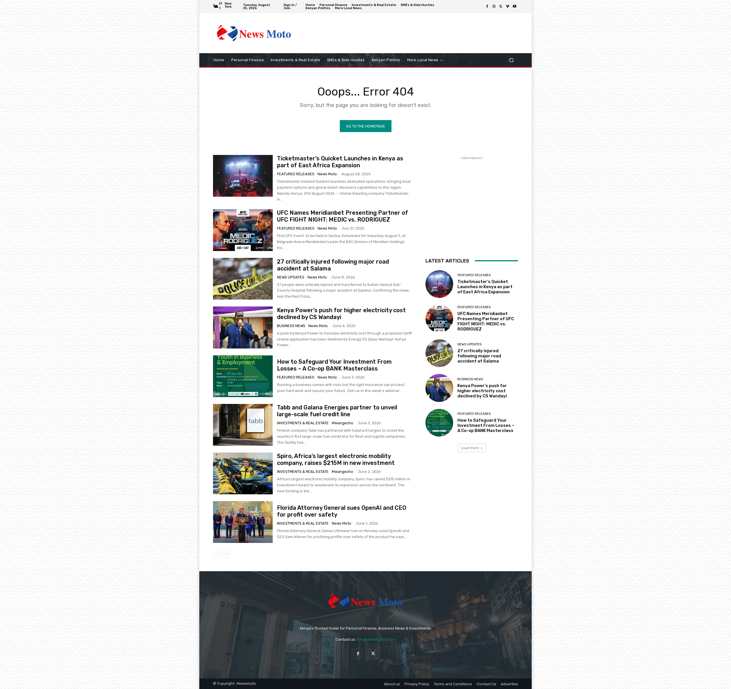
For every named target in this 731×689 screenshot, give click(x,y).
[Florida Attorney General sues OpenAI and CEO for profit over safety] (243, 522)
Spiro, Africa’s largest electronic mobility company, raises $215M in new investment (336, 459)
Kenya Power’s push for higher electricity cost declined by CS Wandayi (482, 391)
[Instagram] (494, 6)
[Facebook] (487, 6)
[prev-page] (216, 553)
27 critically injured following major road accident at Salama (479, 356)
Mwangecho (342, 423)
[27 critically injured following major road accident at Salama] (243, 279)
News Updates (290, 277)
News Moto (327, 174)
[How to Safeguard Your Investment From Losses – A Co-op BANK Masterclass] (243, 376)
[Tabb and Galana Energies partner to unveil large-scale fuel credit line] (243, 425)
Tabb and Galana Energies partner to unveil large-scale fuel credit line (337, 411)
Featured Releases (295, 174)
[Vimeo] (507, 6)
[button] (511, 60)
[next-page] (225, 553)
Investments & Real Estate (303, 423)
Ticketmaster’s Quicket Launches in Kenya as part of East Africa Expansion (340, 162)
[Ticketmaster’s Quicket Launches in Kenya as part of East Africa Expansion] (243, 176)
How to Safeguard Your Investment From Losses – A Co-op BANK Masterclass (334, 365)
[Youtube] (514, 6)
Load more (470, 447)
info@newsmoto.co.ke (376, 639)
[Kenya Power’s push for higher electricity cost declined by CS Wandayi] (243, 327)
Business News (291, 326)
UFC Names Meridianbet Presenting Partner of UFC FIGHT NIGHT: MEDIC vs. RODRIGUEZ (342, 216)
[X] (500, 6)
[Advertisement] (413, 33)
